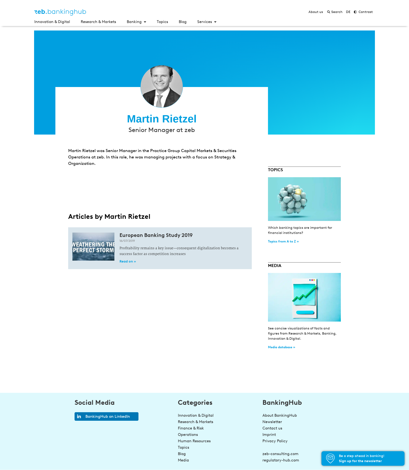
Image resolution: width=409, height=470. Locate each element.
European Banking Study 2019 (156, 235)
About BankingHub (279, 415)
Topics (162, 22)
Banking (134, 22)
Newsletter (272, 421)
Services (204, 22)
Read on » (128, 261)
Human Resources (194, 441)
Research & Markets (98, 22)
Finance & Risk (191, 428)
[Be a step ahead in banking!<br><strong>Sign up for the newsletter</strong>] (330, 458)
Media (183, 460)
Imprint (269, 434)
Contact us (272, 428)
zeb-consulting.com (280, 453)
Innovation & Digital (52, 22)
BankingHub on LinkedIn (107, 416)
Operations (188, 434)
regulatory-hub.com (280, 460)
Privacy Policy (275, 441)
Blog (183, 22)
